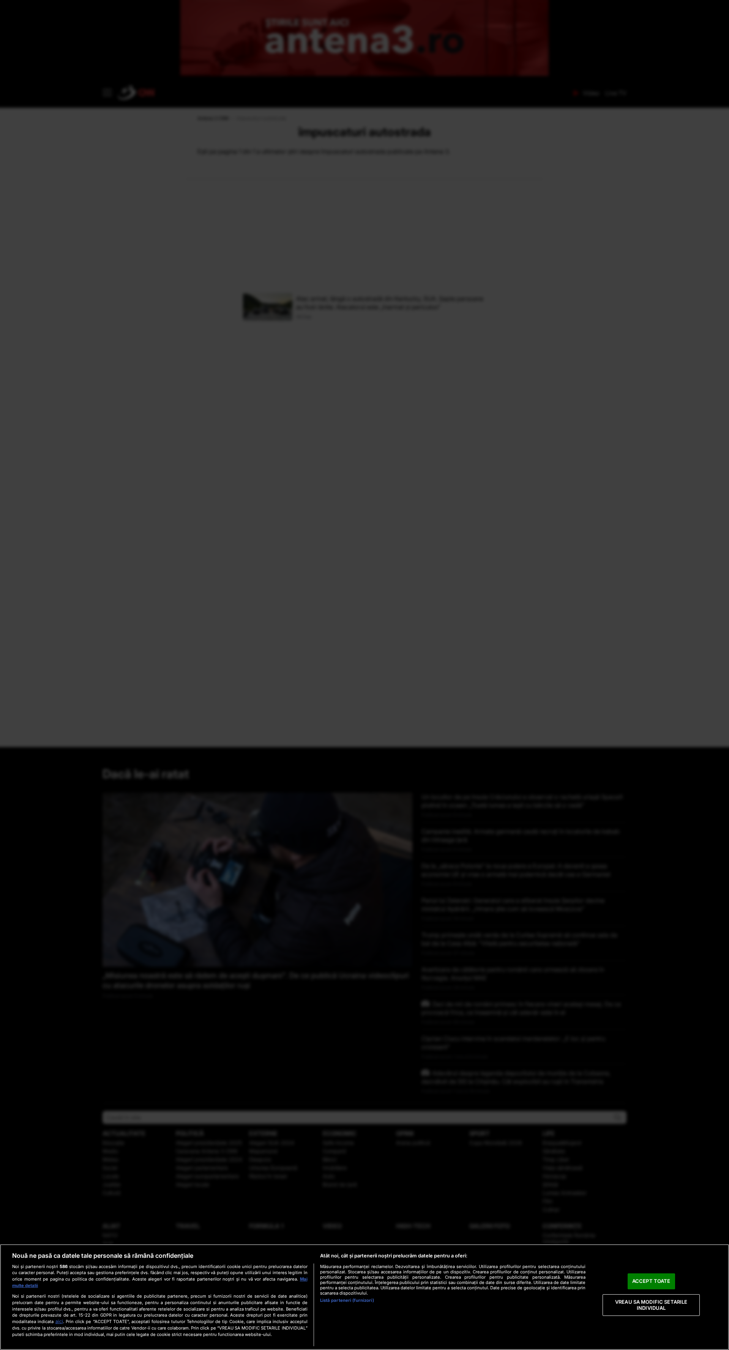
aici (59, 1321)
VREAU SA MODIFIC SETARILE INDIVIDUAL (651, 1305)
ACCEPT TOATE (651, 1281)
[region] (364, 1297)
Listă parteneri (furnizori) (347, 1300)
